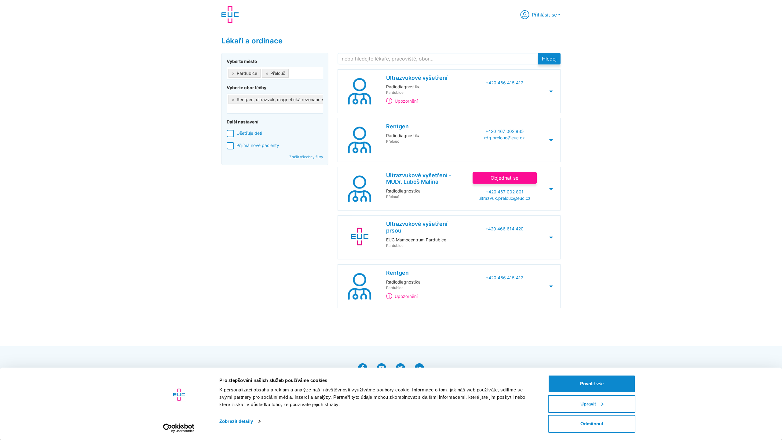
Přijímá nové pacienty (257, 145)
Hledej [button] (549, 59)
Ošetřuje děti (249, 133)
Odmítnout (591, 423)
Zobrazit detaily (236, 421)
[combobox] (275, 73)
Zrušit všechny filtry (306, 157)
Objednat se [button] (504, 178)
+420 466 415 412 (504, 82)
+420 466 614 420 (504, 228)
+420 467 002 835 (504, 131)
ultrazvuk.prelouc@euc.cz (504, 198)
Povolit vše (592, 383)
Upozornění (406, 101)
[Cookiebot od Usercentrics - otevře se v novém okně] (179, 428)
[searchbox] (292, 72)
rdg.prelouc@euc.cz (504, 137)
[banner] (230, 14)
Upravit (588, 403)
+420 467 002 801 (505, 191)
